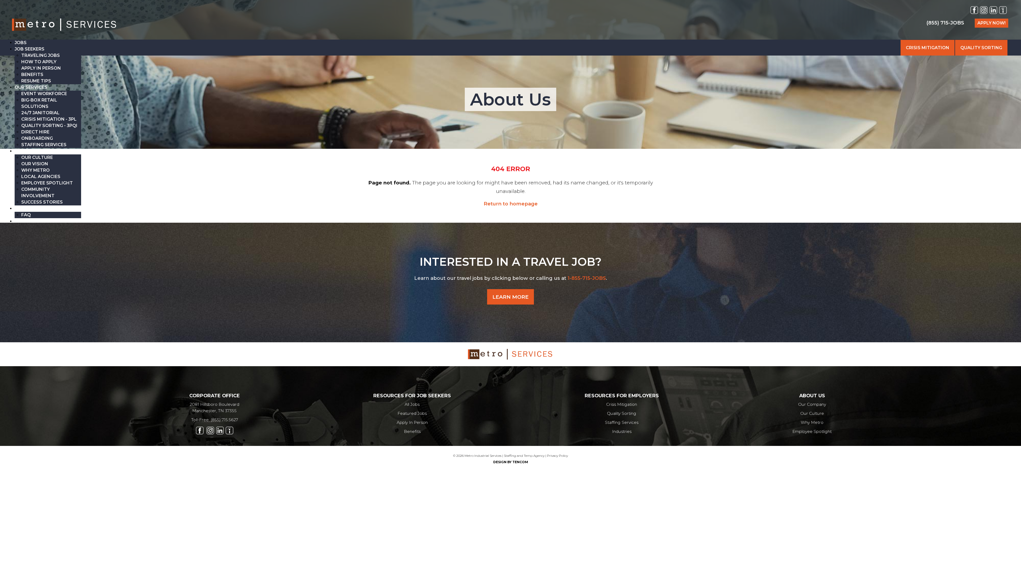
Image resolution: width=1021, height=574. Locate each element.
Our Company (812, 404)
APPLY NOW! (991, 23)
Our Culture (812, 413)
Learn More (510, 297)
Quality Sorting (621, 413)
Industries (621, 431)
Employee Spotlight (812, 431)
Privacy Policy (557, 456)
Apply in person (412, 422)
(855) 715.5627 (224, 419)
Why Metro (812, 422)
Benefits (412, 431)
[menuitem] (21, 42)
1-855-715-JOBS (587, 278)
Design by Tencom (510, 462)
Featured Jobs (412, 413)
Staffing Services (621, 422)
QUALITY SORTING (981, 47)
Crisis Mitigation (621, 404)
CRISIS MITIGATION (927, 47)
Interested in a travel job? (511, 262)
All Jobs (412, 404)
